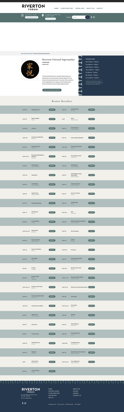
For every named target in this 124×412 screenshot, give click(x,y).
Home (56, 8)
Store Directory (67, 8)
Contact (100, 8)
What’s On (90, 8)
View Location (50, 18)
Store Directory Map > (27, 53)
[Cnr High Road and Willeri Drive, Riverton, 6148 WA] (43, 15)
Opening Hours (53, 391)
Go (87, 17)
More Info (52, 109)
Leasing (75, 391)
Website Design (69, 404)
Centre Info (79, 8)
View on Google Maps (26, 398)
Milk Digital (78, 404)
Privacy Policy (60, 404)
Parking (76, 393)
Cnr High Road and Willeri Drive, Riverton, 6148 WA (53, 15)
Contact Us (77, 395)
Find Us (50, 397)
